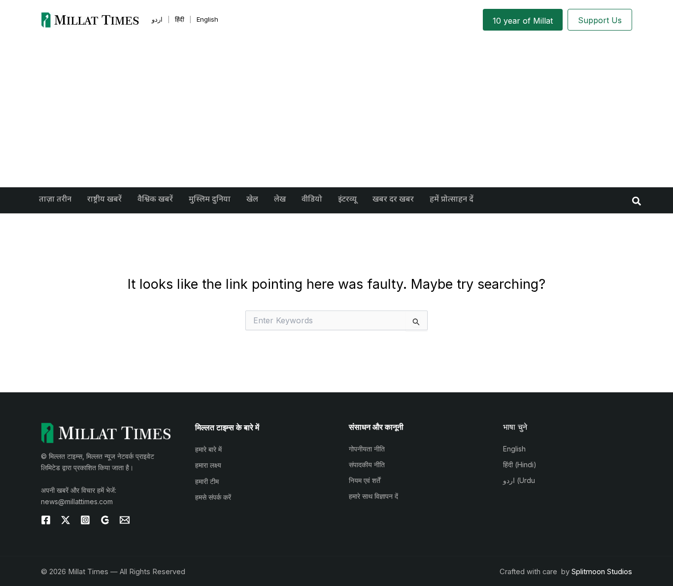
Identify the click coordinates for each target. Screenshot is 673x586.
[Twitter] (65, 520)
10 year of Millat (523, 21)
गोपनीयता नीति (367, 449)
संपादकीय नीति (367, 464)
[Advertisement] (336, 113)
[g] (105, 520)
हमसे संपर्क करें (213, 497)
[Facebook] (46, 520)
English (514, 449)
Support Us (600, 20)
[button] (637, 200)
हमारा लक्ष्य (208, 465)
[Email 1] (125, 520)
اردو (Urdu (519, 480)
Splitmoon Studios (602, 571)
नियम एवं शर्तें (364, 480)
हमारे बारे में (208, 449)
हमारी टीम (207, 481)
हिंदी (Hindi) (520, 464)
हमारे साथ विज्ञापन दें (373, 496)
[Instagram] (85, 520)
